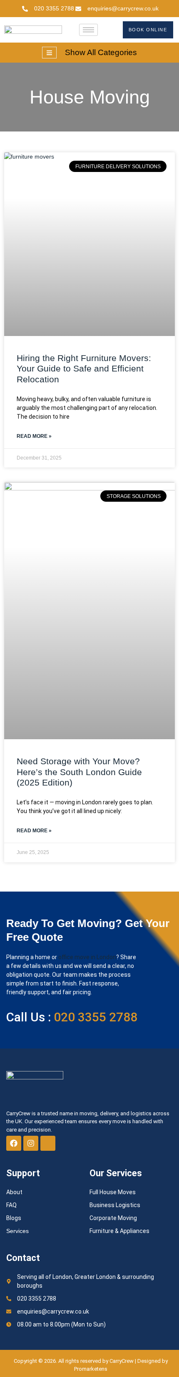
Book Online (148, 29)
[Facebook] (13, 1143)
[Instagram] (30, 1143)
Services (17, 1231)
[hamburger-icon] (88, 30)
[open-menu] (49, 52)
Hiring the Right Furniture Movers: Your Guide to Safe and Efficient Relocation (84, 368)
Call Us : (71, 1017)
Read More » (34, 436)
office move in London (87, 957)
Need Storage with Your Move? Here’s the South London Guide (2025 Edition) (79, 771)
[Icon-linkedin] (47, 1143)
